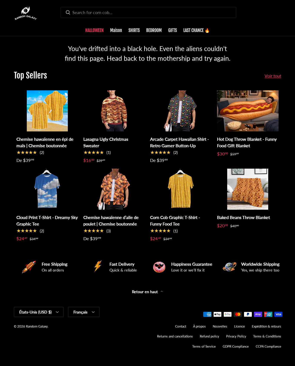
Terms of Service (204, 346)
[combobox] (148, 12)
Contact (180, 326)
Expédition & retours (266, 326)
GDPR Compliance (236, 346)
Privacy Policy (236, 336)
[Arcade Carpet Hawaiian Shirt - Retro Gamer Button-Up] (181, 110)
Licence (239, 326)
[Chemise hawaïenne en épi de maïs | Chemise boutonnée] (47, 110)
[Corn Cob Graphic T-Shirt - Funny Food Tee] (181, 189)
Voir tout (273, 75)
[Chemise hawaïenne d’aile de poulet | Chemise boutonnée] (114, 189)
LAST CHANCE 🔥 (196, 30)
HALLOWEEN (94, 30)
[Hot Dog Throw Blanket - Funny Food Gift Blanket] (248, 110)
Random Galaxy (37, 326)
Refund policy (209, 336)
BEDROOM (154, 30)
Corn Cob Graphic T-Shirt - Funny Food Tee (175, 220)
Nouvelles (220, 326)
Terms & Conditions (267, 336)
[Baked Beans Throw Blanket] (248, 189)
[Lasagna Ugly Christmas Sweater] (114, 110)
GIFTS (172, 30)
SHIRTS (134, 30)
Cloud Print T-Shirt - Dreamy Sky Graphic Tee (47, 220)
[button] (278, 13)
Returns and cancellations (175, 336)
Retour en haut (145, 291)
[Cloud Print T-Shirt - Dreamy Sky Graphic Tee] (47, 189)
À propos (199, 326)
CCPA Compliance (268, 346)
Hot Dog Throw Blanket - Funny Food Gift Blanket (247, 142)
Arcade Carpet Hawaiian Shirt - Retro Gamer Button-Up (179, 142)
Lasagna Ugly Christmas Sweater (105, 142)
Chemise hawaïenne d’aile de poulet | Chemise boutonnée (111, 220)
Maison (116, 30)
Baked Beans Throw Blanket (243, 217)
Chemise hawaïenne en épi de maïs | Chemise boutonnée (44, 142)
